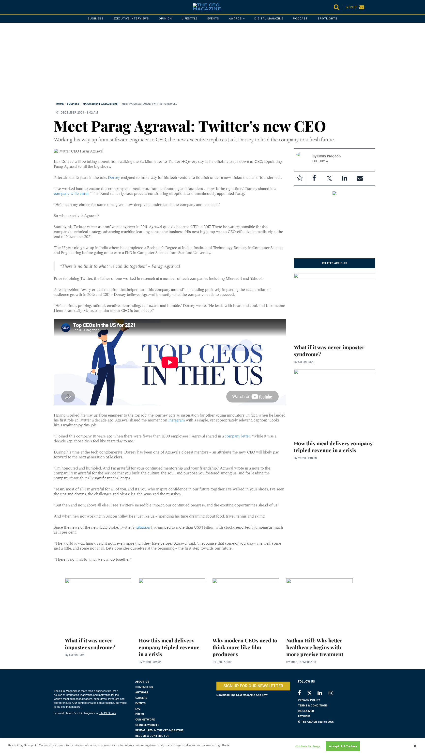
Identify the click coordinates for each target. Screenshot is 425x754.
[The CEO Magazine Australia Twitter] (312, 694)
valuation (142, 527)
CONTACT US (144, 687)
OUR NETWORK (145, 719)
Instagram (176, 420)
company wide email (71, 193)
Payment (304, 716)
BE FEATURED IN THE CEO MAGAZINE (159, 730)
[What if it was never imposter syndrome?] (334, 305)
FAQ (137, 708)
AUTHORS (141, 692)
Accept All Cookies (343, 746)
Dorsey (114, 177)
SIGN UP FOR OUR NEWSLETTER (253, 686)
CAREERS (141, 698)
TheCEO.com (107, 713)
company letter (237, 436)
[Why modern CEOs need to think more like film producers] (245, 605)
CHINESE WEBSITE (147, 725)
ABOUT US (142, 681)
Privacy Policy (309, 700)
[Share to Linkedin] (344, 178)
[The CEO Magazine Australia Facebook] (302, 693)
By (304, 362)
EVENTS (140, 703)
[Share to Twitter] (329, 178)
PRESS (139, 714)
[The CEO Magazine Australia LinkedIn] (323, 693)
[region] (201, 63)
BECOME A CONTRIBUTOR (152, 735)
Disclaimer (306, 711)
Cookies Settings (307, 746)
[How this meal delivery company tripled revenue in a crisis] (334, 401)
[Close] (415, 746)
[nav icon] (56, 7)
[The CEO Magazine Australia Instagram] (334, 693)
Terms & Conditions (313, 705)
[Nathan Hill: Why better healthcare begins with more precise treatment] (319, 605)
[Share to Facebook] (314, 178)
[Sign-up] (360, 178)
